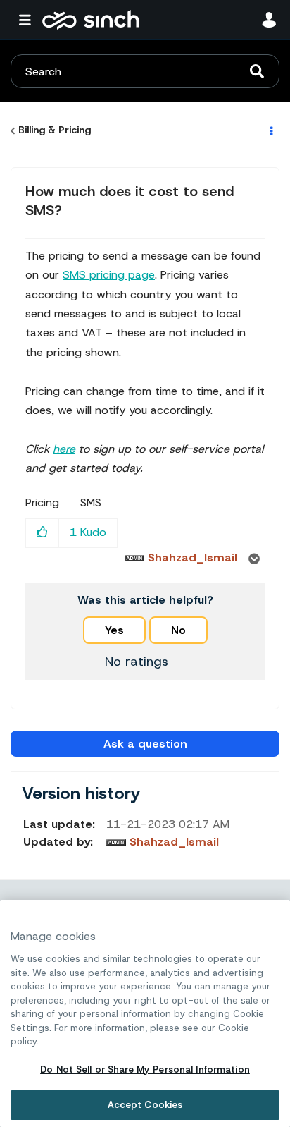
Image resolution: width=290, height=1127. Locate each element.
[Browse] (28, 19)
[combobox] (145, 71)
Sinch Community (90, 20)
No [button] (178, 630)
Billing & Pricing (54, 129)
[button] (42, 533)
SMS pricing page (109, 274)
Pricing (42, 503)
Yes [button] (114, 630)
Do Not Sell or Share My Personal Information (145, 1070)
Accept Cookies (145, 1105)
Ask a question (145, 743)
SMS (90, 503)
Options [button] (270, 130)
